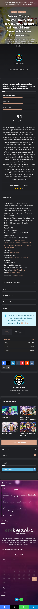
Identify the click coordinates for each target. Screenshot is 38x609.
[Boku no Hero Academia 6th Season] (28, 410)
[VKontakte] (32, 363)
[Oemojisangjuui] (10, 427)
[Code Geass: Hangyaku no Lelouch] (28, 427)
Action (12, 258)
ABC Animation (9, 245)
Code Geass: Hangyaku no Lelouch (28, 434)
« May (3, 588)
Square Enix (16, 240)
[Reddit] (27, 363)
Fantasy (25, 258)
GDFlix (7, 332)
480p (14, 270)
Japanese (19, 275)
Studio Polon (14, 253)
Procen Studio (9, 248)
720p (18, 270)
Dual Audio (12, 272)
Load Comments (19, 443)
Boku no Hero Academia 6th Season (28, 418)
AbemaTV (18, 245)
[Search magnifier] (34, 469)
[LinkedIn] (13, 363)
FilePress (18, 332)
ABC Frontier (27, 245)
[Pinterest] (22, 363)
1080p (23, 270)
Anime (14, 12)
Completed (22, 12)
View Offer (27, 5)
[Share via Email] (4, 367)
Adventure (18, 258)
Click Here (24, 323)
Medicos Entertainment (23, 243)
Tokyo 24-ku (6, 417)
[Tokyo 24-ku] (10, 410)
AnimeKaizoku (19, 63)
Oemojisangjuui (7, 434)
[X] (8, 363)
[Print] (8, 367)
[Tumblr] (18, 363)
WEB (18, 272)
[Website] (19, 393)
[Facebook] (4, 363)
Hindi (13, 275)
